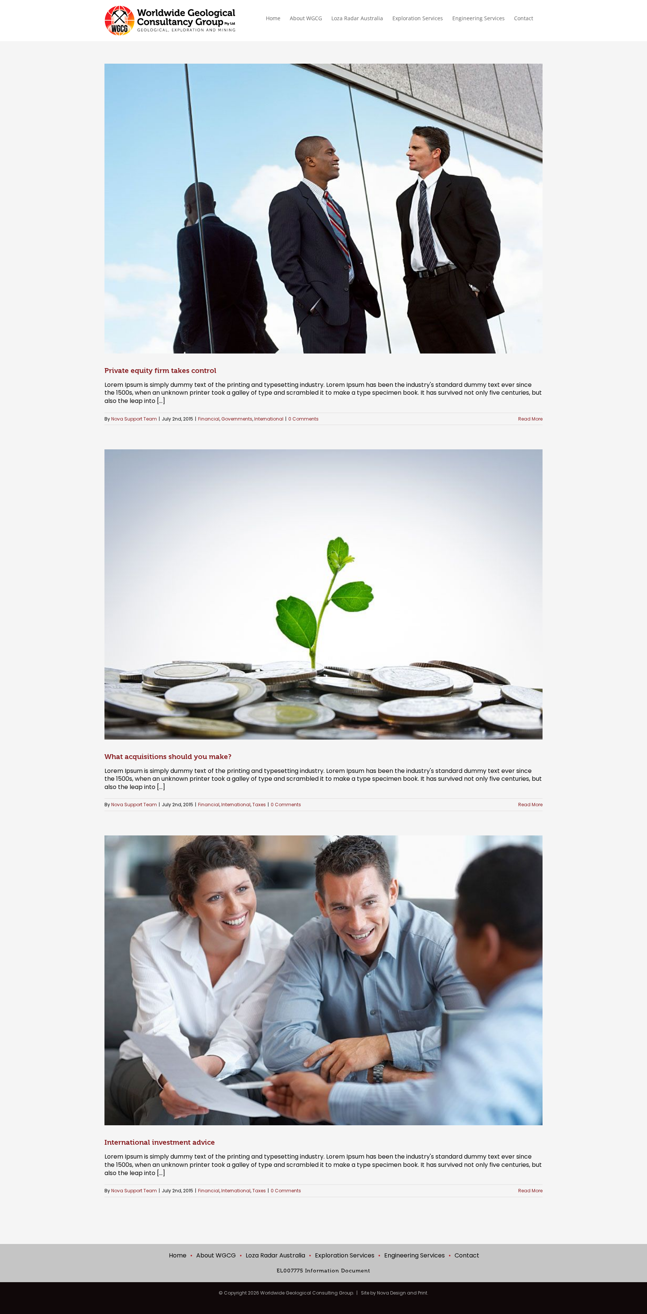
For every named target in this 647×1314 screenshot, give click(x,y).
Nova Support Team (134, 419)
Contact (467, 1255)
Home (177, 1255)
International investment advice (159, 1142)
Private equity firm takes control (160, 371)
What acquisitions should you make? (167, 757)
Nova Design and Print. (402, 1293)
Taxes (259, 804)
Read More (530, 419)
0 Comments (303, 419)
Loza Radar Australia (275, 1255)
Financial (208, 419)
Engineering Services (414, 1255)
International (268, 419)
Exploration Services (344, 1255)
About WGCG (216, 1255)
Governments (236, 419)
